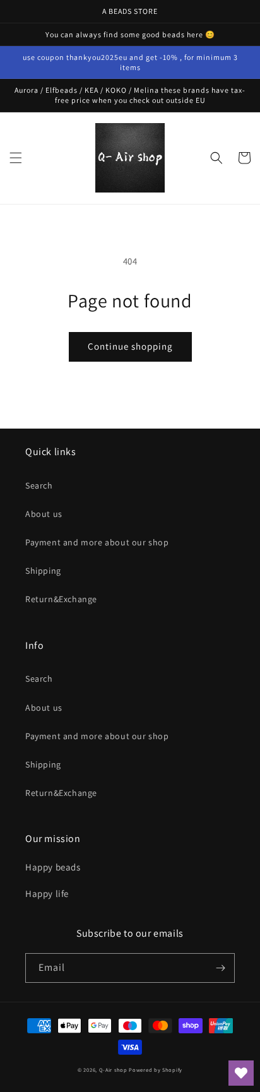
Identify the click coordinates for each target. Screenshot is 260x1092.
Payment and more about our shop (97, 542)
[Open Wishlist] (241, 1073)
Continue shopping (130, 346)
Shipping (43, 570)
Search (39, 485)
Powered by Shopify (155, 1069)
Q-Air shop (113, 1069)
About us (43, 513)
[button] (16, 158)
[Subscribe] (220, 968)
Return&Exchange (61, 599)
